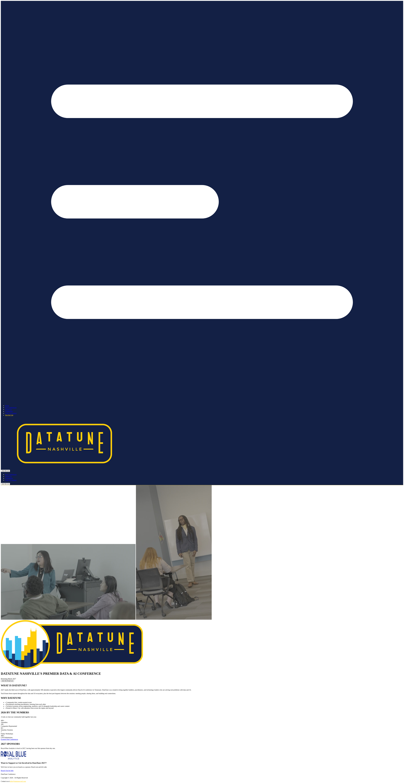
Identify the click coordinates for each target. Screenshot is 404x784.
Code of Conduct (11, 413)
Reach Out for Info (7, 770)
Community (9, 411)
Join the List (9, 415)
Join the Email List (7, 681)
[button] (202, 202)
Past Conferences (11, 407)
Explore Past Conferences (9, 739)
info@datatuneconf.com (18, 781)
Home (7, 406)
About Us (8, 409)
